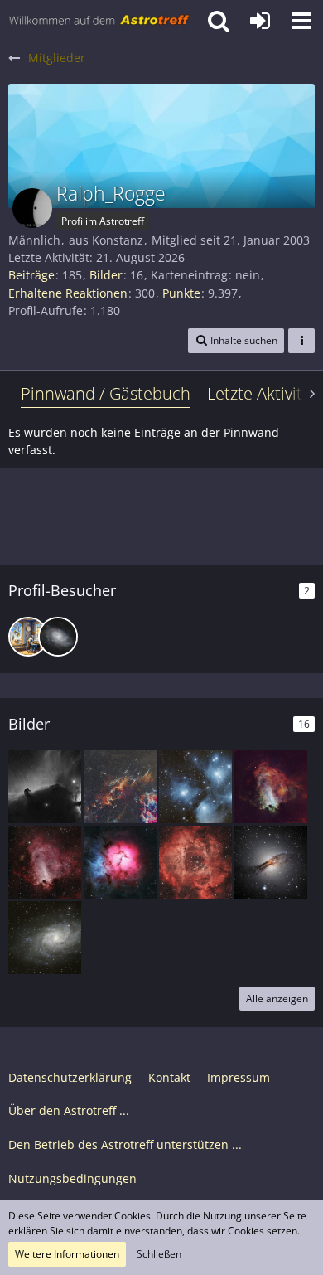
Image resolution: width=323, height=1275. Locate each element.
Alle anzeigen (277, 998)
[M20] (120, 862)
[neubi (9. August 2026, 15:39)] (28, 637)
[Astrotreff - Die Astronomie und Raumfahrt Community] (99, 20)
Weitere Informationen (67, 1254)
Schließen (159, 1254)
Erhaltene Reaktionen (68, 293)
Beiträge (31, 275)
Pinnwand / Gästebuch (105, 393)
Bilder (106, 275)
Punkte (181, 293)
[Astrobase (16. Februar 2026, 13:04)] (58, 637)
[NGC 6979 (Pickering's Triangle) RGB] (120, 786)
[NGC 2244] (195, 862)
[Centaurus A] (270, 862)
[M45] (195, 786)
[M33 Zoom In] (44, 937)
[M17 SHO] (270, 786)
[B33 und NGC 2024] (44, 786)
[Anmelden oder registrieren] (260, 20)
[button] (301, 20)
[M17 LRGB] (44, 862)
